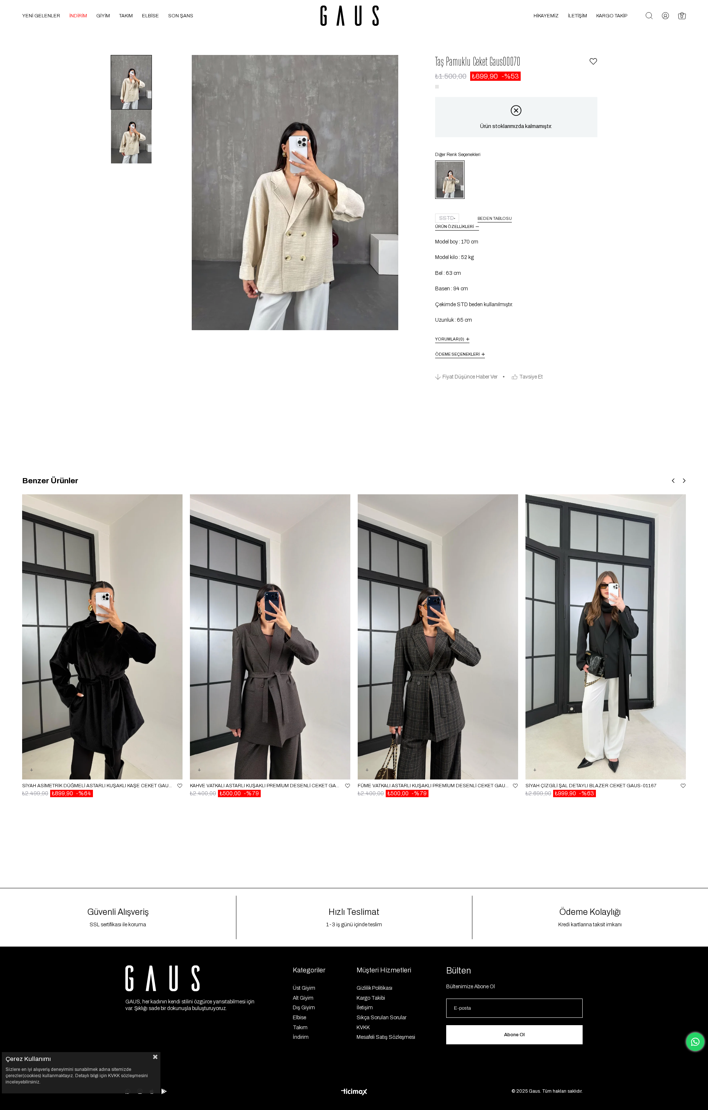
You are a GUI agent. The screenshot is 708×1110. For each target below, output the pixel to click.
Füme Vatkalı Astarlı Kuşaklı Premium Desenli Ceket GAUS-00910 (433, 785)
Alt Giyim (303, 998)
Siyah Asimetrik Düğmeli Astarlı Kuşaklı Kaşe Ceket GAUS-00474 (97, 785)
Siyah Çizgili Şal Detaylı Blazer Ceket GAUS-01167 (590, 785)
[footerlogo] (162, 978)
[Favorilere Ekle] (593, 61)
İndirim (301, 1037)
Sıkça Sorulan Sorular (381, 1017)
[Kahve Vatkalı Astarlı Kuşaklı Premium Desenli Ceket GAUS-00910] (270, 636)
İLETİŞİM (577, 15)
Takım (300, 1027)
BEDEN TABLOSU (495, 218)
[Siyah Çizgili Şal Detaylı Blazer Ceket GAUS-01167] (605, 636)
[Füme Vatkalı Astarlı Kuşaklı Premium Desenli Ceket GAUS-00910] (438, 636)
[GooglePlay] (164, 1091)
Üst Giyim (304, 988)
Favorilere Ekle (180, 786)
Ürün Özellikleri (454, 226)
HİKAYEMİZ (546, 15)
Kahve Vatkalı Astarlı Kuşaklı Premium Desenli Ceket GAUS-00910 (265, 785)
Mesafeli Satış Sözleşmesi (386, 1037)
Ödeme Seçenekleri (457, 354)
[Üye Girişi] (665, 15)
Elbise (299, 1017)
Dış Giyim (304, 1007)
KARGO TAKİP (611, 15)
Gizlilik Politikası (374, 988)
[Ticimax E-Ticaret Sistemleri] (354, 1092)
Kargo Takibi (371, 998)
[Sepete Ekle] (31, 774)
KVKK (363, 1027)
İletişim (365, 1007)
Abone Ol (514, 1034)
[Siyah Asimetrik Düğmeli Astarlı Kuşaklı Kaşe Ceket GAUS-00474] (102, 636)
